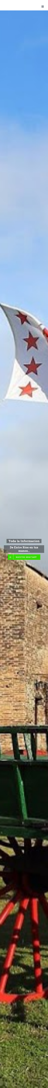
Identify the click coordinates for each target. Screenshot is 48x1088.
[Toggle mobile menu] (42, 6)
